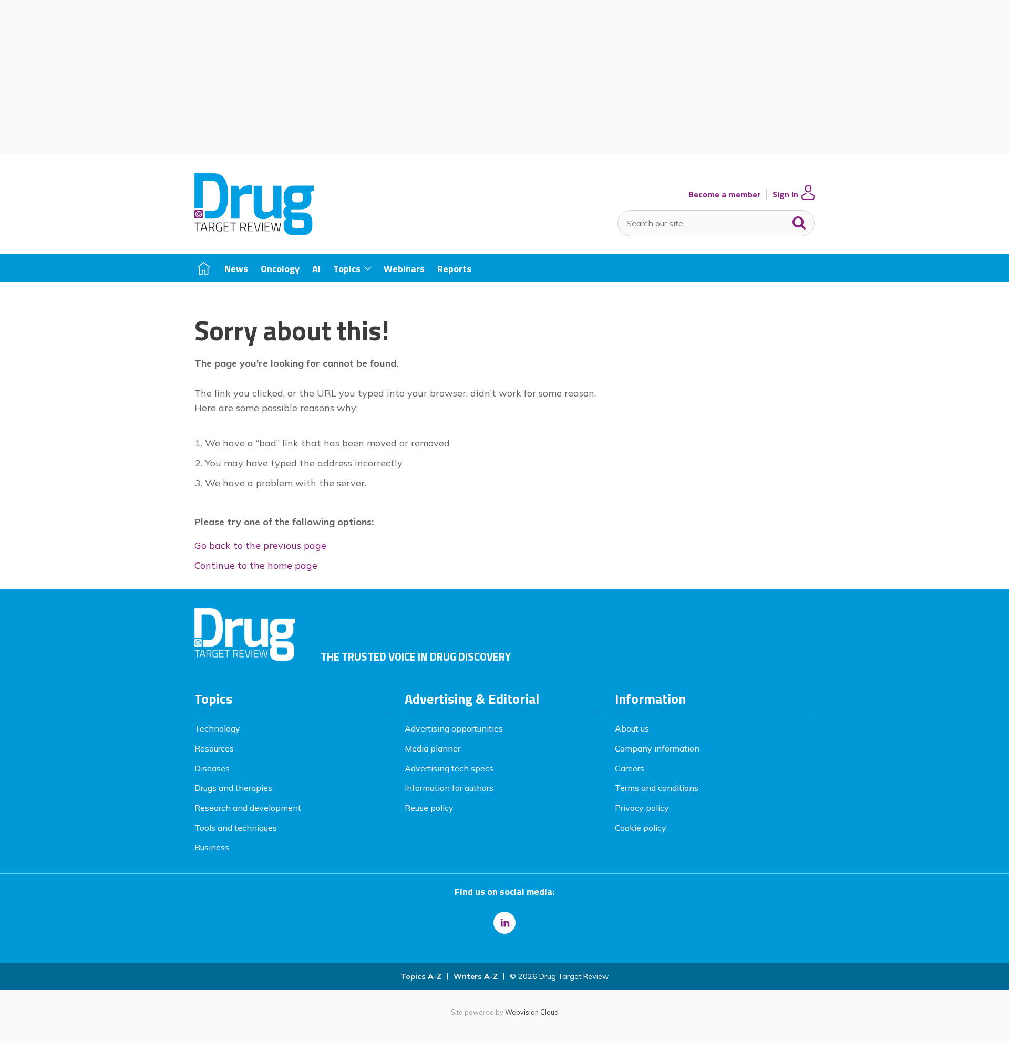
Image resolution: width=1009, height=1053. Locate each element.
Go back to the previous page (260, 545)
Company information (657, 748)
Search (799, 220)
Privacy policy (642, 807)
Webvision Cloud (532, 1012)
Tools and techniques (235, 827)
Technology (217, 728)
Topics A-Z (421, 976)
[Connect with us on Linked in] (504, 923)
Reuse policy (429, 807)
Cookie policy (640, 827)
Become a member (724, 195)
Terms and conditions (656, 788)
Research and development (247, 807)
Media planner (432, 748)
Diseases (212, 768)
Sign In (785, 195)
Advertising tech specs (449, 768)
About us (632, 728)
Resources (214, 748)
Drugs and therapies (233, 788)
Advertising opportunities (454, 728)
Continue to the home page (255, 565)
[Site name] (254, 232)
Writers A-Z (476, 976)
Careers (629, 768)
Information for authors (449, 788)
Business (211, 847)
